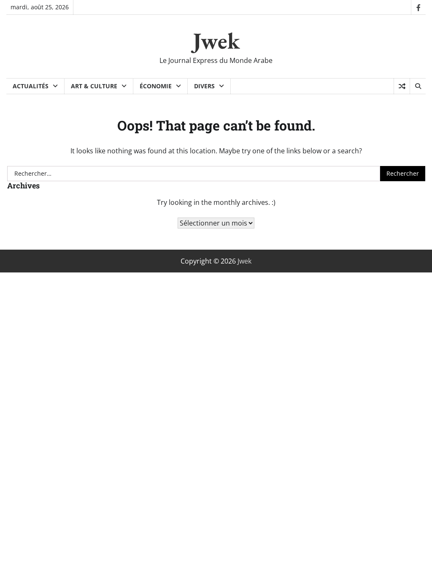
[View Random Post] (402, 86)
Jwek (216, 40)
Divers (204, 86)
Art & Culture (94, 86)
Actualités (31, 86)
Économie (156, 86)
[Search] (418, 86)
